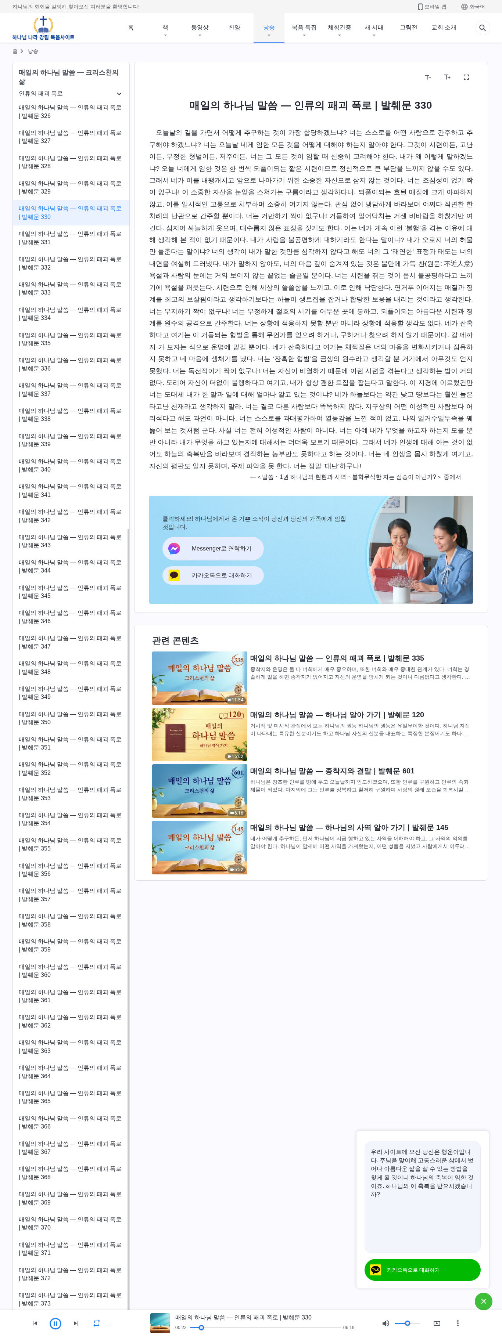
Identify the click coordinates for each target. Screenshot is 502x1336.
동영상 (200, 27)
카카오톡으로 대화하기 (413, 1270)
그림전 (408, 27)
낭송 (269, 27)
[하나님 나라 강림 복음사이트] (43, 28)
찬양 (234, 27)
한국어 (477, 7)
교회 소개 (443, 27)
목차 (159, 77)
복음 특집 (304, 27)
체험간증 (339, 27)
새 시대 (374, 27)
